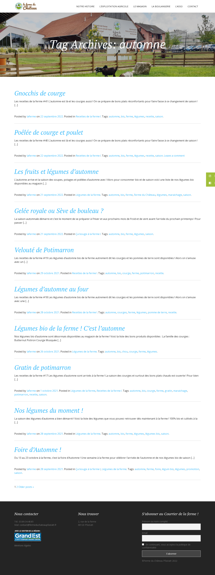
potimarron (147, 273)
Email (144, 532)
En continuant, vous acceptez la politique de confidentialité (166, 546)
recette (150, 116)
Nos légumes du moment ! (48, 410)
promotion (192, 469)
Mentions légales (22, 545)
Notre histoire (85, 6)
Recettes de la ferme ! (88, 116)
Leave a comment (174, 155)
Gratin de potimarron (42, 367)
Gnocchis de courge (39, 93)
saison (159, 116)
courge (126, 273)
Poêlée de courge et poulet (48, 132)
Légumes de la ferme (88, 195)
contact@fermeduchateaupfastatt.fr (38, 524)
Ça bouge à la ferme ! (88, 234)
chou (125, 351)
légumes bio (152, 433)
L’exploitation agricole (113, 6)
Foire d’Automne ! (37, 449)
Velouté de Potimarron (44, 250)
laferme (31, 116)
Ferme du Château (145, 195)
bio (123, 116)
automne (114, 116)
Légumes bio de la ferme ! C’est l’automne (69, 328)
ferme (129, 116)
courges (122, 312)
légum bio (168, 469)
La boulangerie (161, 6)
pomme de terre (157, 312)
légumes (139, 116)
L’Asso (179, 6)
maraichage (175, 195)
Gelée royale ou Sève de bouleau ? (58, 210)
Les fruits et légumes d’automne (56, 171)
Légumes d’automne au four (51, 289)
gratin (168, 390)
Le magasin (140, 6)
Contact (193, 6)
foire (158, 469)
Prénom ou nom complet (155, 521)
